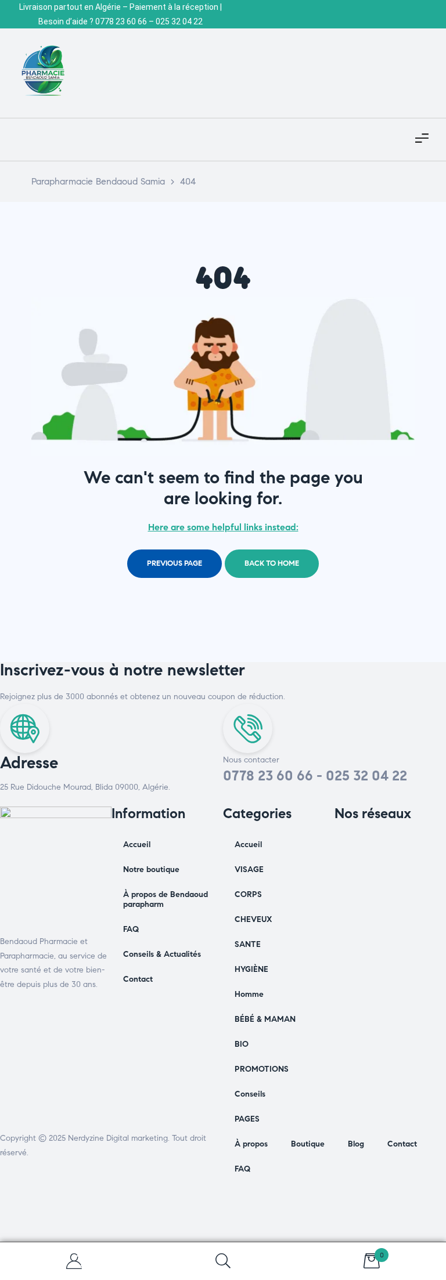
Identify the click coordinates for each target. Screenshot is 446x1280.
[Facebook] (349, 846)
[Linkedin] (407, 846)
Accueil (136, 844)
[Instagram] (378, 846)
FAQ (131, 929)
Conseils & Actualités (162, 954)
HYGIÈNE (251, 969)
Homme (249, 994)
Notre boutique (151, 869)
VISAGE (249, 869)
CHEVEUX (253, 919)
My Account (74, 1261)
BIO (242, 1044)
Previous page (174, 563)
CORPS (248, 894)
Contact (138, 979)
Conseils (250, 1094)
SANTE (248, 944)
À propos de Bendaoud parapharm (165, 899)
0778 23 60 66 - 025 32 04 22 (315, 775)
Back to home (271, 563)
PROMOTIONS (262, 1069)
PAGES (247, 1119)
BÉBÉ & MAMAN (265, 1019)
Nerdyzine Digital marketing (118, 1138)
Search (223, 1261)
